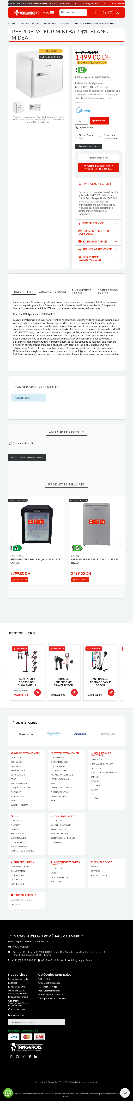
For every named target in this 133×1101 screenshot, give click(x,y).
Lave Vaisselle (18, 766)
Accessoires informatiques (105, 772)
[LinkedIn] (35, 1056)
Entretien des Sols (60, 762)
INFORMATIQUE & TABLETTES (101, 754)
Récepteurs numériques (63, 838)
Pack (13, 800)
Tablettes (96, 768)
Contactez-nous (16, 1009)
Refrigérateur (18, 770)
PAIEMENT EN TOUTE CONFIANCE (94, 232)
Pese (53, 783)
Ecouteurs (16, 820)
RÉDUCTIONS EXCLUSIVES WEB (90, 258)
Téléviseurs (56, 820)
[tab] (98, 184)
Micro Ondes (17, 796)
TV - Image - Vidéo (47, 986)
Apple (53, 873)
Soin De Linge (57, 757)
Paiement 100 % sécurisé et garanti (17, 991)
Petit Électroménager (49, 990)
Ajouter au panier (99, 120)
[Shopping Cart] (125, 1093)
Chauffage (16, 879)
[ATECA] (80, 734)
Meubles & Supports (61, 825)
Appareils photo (59, 829)
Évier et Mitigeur (19, 805)
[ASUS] (53, 734)
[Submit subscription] (60, 1021)
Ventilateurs (17, 884)
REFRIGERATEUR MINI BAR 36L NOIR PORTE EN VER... (35, 561)
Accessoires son (19, 846)
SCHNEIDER (16, 556)
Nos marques (24, 722)
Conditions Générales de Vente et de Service (18, 1003)
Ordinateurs (97, 759)
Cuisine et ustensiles (21, 900)
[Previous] (14, 543)
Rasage (94, 866)
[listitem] (27, 672)
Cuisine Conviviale (60, 792)
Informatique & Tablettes (51, 994)
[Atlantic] (107, 734)
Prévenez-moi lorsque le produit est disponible (98, 167)
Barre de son (17, 833)
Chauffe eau (17, 875)
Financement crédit (18, 996)
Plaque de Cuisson (20, 787)
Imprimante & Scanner (102, 764)
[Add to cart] (37, 692)
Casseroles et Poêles (61, 787)
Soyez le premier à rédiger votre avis (28, 457)
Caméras (95, 798)
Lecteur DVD (57, 842)
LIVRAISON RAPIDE (95, 241)
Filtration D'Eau (59, 796)
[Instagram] (17, 1056)
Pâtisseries (16, 904)
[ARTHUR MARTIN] (25, 734)
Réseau (94, 790)
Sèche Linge (17, 762)
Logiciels (95, 785)
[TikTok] (24, 1056)
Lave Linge (16, 757)
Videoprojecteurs (60, 833)
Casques (15, 829)
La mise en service (17, 986)
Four (13, 779)
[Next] (119, 543)
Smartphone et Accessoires (52, 998)
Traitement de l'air (20, 866)
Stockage (96, 781)
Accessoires (57, 881)
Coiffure (95, 871)
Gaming (94, 777)
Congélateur (18, 775)
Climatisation (18, 871)
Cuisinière (16, 792)
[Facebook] (30, 1056)
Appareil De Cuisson (60, 779)
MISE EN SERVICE (92, 223)
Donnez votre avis (89, 146)
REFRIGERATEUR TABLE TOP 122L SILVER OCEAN (95, 561)
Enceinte (15, 825)
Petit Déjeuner (58, 766)
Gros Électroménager (49, 982)
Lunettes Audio (19, 838)
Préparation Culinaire (62, 775)
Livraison (13, 983)
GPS (92, 794)
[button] (49, 13)
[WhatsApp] (11, 1056)
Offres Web (44, 978)
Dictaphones (17, 842)
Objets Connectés (60, 877)
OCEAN (75, 556)
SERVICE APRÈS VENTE (97, 249)
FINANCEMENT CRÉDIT (96, 183)
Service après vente (18, 978)
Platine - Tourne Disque (23, 851)
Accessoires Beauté (101, 875)
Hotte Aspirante (19, 783)
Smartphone (57, 868)
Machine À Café (58, 770)
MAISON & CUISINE (25, 895)
